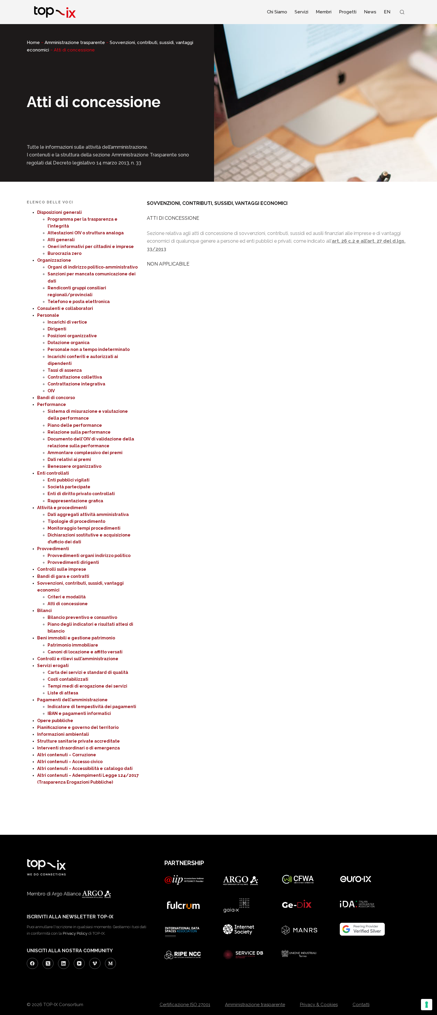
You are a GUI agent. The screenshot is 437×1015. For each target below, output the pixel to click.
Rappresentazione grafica (75, 500)
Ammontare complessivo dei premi (85, 452)
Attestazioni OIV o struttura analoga (86, 232)
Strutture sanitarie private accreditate (78, 741)
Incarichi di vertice (67, 322)
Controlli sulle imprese (61, 569)
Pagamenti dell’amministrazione (72, 699)
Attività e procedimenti (62, 507)
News (370, 12)
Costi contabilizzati (68, 679)
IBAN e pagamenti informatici (79, 713)
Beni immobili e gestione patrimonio (76, 638)
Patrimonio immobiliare (73, 645)
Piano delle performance (75, 425)
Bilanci (44, 610)
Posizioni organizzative (72, 335)
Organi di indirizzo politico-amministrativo (93, 267)
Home (33, 42)
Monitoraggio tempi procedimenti (84, 528)
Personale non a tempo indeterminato (89, 349)
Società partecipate (69, 486)
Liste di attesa (63, 693)
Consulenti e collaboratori (65, 308)
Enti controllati (53, 473)
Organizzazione (54, 260)
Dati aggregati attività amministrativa (88, 514)
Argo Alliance (67, 894)
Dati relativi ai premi (69, 459)
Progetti (347, 12)
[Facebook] (32, 963)
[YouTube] (79, 963)
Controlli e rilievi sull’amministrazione (77, 658)
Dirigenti (57, 329)
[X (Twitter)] (48, 963)
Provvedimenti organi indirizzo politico (89, 555)
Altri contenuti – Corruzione (66, 754)
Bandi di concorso (56, 397)
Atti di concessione (68, 603)
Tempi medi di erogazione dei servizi (87, 686)
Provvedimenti (53, 548)
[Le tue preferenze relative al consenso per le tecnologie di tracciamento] (426, 1004)
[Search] (402, 12)
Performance (51, 404)
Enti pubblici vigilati (68, 480)
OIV (51, 390)
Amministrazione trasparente (75, 42)
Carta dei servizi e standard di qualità (88, 672)
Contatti (361, 1004)
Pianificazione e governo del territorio (78, 727)
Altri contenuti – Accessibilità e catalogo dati (85, 768)
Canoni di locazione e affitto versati (85, 652)
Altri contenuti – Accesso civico (70, 761)
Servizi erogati (53, 665)
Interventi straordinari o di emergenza (78, 748)
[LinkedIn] (63, 963)
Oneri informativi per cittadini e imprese (91, 246)
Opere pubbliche (55, 720)
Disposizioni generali (59, 212)
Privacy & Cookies (319, 1004)
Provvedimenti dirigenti (73, 562)
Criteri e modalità (67, 596)
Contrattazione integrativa (76, 384)
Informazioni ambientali (63, 734)
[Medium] (110, 963)
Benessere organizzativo (74, 466)
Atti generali (61, 239)
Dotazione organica (68, 342)
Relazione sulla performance (79, 432)
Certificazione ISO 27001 (185, 1004)
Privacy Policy (75, 933)
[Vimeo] (94, 963)
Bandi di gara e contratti (63, 576)
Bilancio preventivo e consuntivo (82, 617)
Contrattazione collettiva (75, 377)
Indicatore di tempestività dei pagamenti (92, 706)
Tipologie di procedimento (76, 521)
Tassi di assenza (65, 370)
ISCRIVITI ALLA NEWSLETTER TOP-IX (70, 917)
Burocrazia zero (64, 253)
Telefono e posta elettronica (79, 301)
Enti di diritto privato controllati (81, 493)
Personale (48, 315)
